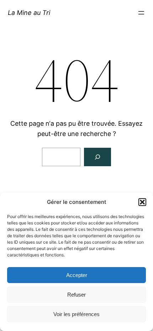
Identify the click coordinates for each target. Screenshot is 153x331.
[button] (142, 202)
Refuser (76, 295)
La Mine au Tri (29, 12)
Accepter (76, 275)
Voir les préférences (76, 314)
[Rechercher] (97, 157)
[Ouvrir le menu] (141, 13)
